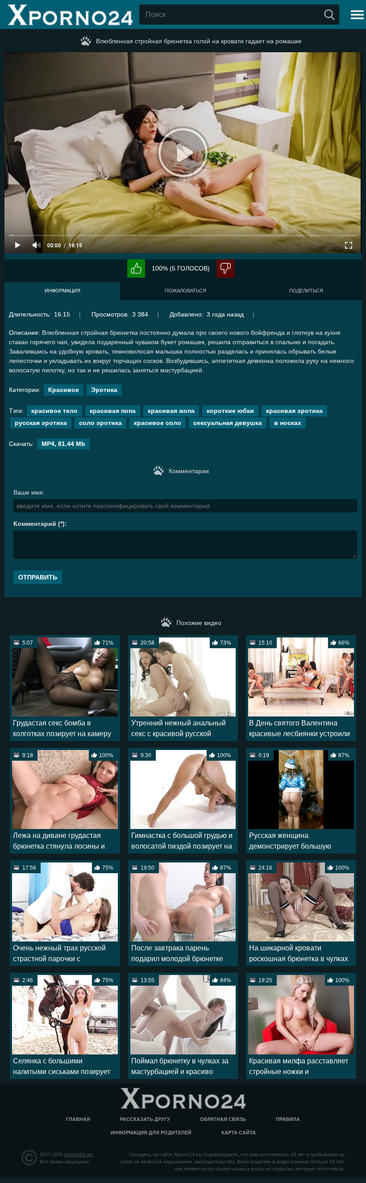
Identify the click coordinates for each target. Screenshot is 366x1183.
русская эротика (41, 422)
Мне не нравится (225, 268)
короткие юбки (230, 410)
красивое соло (157, 422)
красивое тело (54, 410)
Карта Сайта (238, 1132)
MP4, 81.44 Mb (63, 443)
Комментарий (34, 523)
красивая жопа (171, 410)
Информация (62, 290)
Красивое (63, 389)
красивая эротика (294, 410)
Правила (288, 1119)
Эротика (104, 389)
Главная (78, 1119)
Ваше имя (28, 492)
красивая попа (113, 410)
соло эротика (100, 422)
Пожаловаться (185, 290)
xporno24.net (78, 1154)
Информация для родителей (151, 1132)
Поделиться (306, 290)
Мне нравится (136, 268)
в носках (287, 422)
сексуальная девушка (227, 422)
